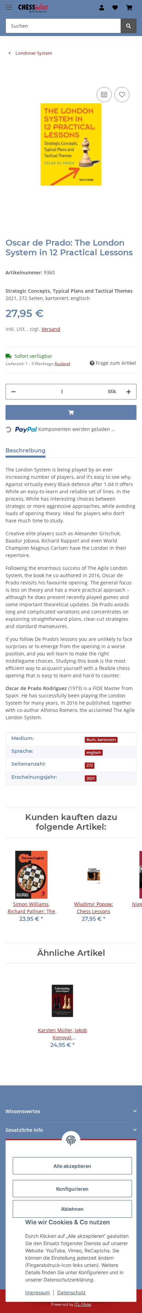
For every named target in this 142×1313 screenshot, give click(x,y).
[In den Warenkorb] (11, 75)
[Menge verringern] (13, 391)
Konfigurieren (72, 1189)
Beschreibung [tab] (25, 450)
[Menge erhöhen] (128, 391)
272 (90, 765)
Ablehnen (72, 1209)
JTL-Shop (82, 1304)
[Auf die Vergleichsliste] (104, 94)
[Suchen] (128, 25)
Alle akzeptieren (72, 1166)
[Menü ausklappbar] (9, 4)
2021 (91, 778)
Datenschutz (71, 1292)
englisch (94, 752)
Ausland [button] (62, 364)
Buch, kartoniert (101, 739)
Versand (50, 329)
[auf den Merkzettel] (122, 94)
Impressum (37, 1292)
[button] (101, 8)
